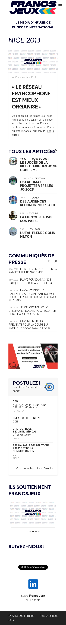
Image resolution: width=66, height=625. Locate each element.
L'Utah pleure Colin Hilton (37, 235)
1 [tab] (27, 531)
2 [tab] (30, 531)
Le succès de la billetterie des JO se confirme (38, 166)
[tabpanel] (33, 513)
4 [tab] (36, 531)
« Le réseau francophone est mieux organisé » (31, 97)
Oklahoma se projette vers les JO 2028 (36, 186)
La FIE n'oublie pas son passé (36, 219)
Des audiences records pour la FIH (38, 203)
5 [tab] (38, 531)
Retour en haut (49, 615)
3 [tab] (33, 531)
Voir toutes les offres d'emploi (34, 468)
